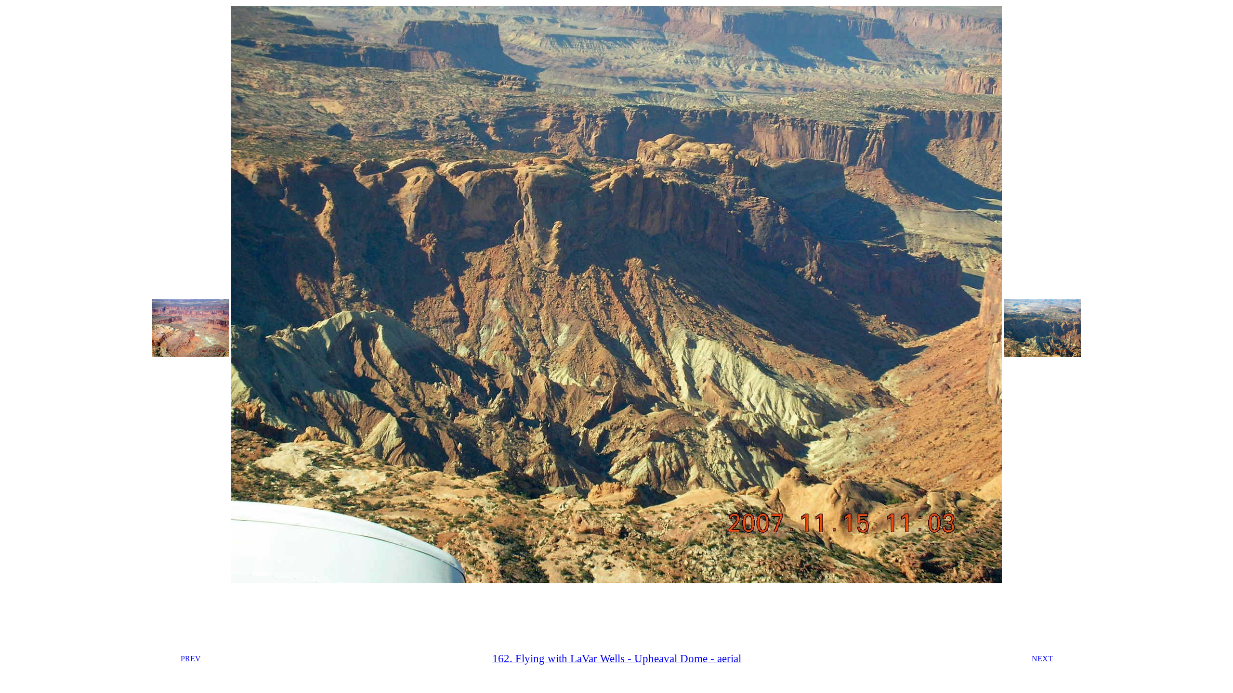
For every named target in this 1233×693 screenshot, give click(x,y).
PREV (191, 658)
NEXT (1042, 658)
